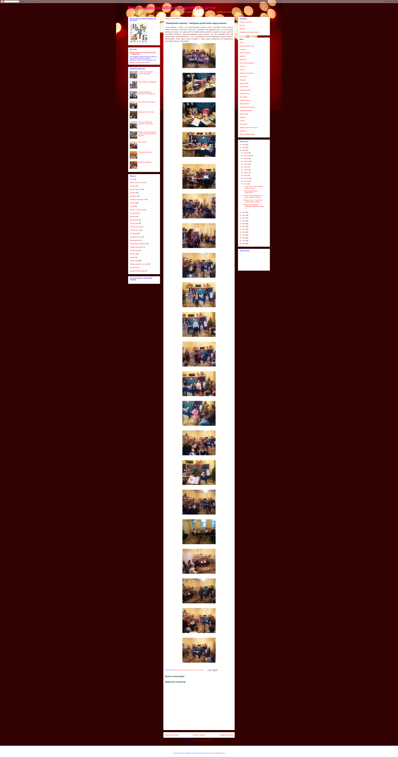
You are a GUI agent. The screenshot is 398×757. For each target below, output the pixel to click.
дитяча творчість (135, 189)
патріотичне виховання (137, 244)
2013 (244, 240)
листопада (247, 155)
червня (246, 170)
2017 (244, 229)
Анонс (132, 179)
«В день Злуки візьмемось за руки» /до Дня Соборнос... (253, 196)
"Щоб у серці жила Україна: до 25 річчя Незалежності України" (147, 133)
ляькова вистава (135, 227)
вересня (247, 161)
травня (246, 172)
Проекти (132, 254)
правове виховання (136, 247)
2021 (244, 218)
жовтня (246, 158)
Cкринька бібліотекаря (137, 271)
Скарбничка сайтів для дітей (249, 32)
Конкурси (133, 216)
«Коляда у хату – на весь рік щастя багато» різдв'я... (252, 201)
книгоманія (133, 213)
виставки (133, 186)
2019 (244, 224)
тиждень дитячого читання (139, 264)
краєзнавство (134, 220)
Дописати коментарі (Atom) (204, 740)
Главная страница (246, 22)
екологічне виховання (137, 199)
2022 (244, 215)
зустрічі (132, 206)
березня (247, 178)
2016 (244, 232)
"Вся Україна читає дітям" (147, 102)
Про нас (242, 25)
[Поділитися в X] (212, 670)
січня (246, 184)
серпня (246, 164)
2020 (244, 221)
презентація (134, 250)
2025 (244, 147)
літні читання (134, 223)
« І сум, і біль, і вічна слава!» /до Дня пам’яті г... (253, 187)
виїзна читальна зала (137, 182)
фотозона (133, 267)
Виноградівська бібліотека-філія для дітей (172, 7)
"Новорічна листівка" (145, 152)
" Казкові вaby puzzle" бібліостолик (250, 191)
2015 (244, 235)
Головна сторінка (199, 735)
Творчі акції (133, 261)
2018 (244, 226)
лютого (246, 181)
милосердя (133, 233)
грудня (246, 153)
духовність (133, 196)
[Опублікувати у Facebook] (214, 670)
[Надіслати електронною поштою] (208, 670)
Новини (242, 29)
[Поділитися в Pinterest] (216, 670)
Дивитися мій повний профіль (140, 62)
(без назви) (142, 142)
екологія (132, 203)
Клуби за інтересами (137, 210)
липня (246, 167)
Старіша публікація (226, 735)
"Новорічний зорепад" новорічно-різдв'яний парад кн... (253, 206)
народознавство (135, 237)
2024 (244, 150)
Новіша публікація (171, 735)
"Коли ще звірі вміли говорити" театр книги (145, 123)
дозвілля (133, 193)
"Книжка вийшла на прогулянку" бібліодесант (146, 92)
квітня (246, 175)
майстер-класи (135, 230)
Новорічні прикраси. (145, 162)
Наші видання (134, 240)
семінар (132, 257)
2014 (244, 238)
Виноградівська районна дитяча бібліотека (144, 53)
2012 (244, 243)
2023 (244, 212)
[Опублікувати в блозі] (210, 670)
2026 (244, 144)
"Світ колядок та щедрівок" (147, 82)
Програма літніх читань (146, 112)
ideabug (209, 753)
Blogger (222, 753)
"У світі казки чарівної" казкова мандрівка (145, 72)
